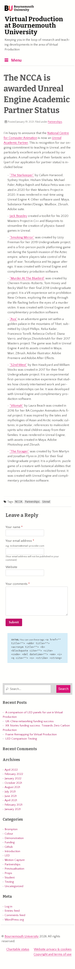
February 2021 (13, 804)
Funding (10, 842)
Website (11, 567)
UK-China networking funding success (29, 721)
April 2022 (11, 769)
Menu (16, 60)
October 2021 (13, 783)
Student (10, 877)
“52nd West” (18, 365)
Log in (8, 906)
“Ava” (13, 319)
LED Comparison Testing (21, 738)
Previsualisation (14, 868)
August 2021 (12, 787)
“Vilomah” (16, 405)
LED (7, 855)
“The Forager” (19, 451)
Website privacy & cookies (53, 949)
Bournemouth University (19, 8)
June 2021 (11, 796)
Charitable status (17, 949)
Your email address (25, 543)
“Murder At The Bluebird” (27, 278)
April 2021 (11, 800)
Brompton (11, 829)
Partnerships (55, 122)
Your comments (17, 584)
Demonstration (14, 838)
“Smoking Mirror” (22, 237)
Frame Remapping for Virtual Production (31, 734)
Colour (9, 833)
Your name (13, 527)
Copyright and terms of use (53, 954)
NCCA (18, 501)
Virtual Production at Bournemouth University (34, 25)
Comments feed (15, 915)
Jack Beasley (18, 216)
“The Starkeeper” (22, 175)
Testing (9, 881)
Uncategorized (14, 886)
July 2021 (10, 791)
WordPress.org (14, 919)
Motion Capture (15, 860)
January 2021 (13, 809)
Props (8, 873)
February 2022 (14, 774)
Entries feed (12, 910)
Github (9, 846)
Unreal (46, 501)
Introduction (12, 851)
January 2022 (13, 778)
